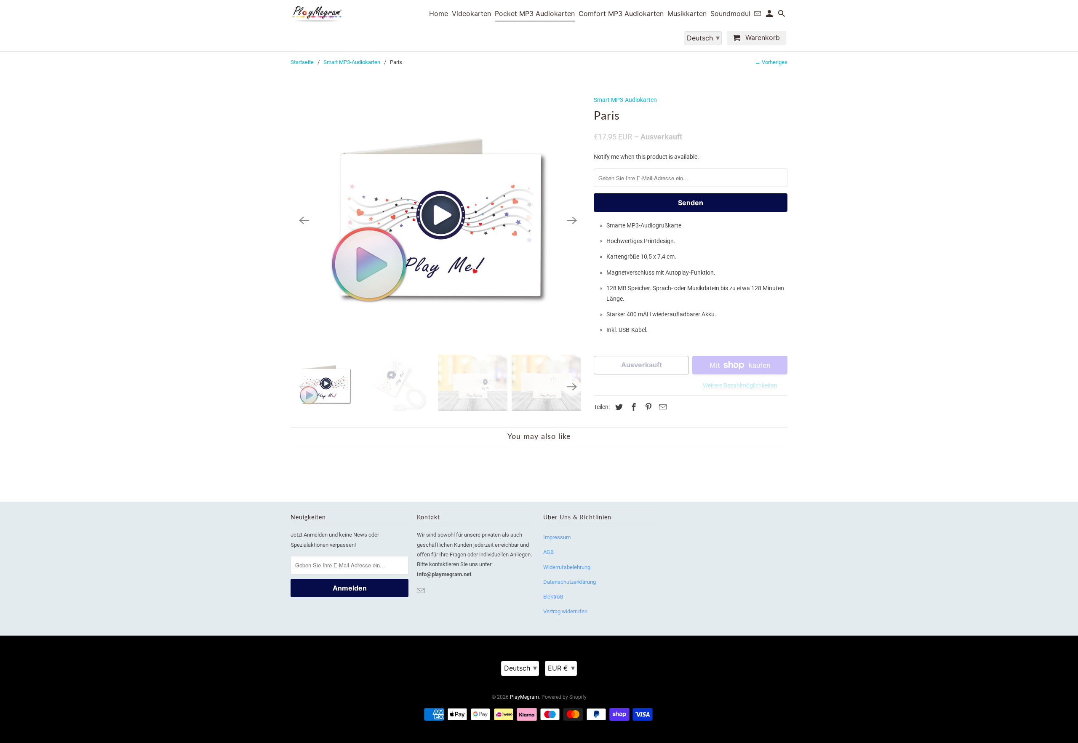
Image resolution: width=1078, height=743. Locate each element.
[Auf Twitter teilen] (617, 407)
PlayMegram (524, 697)
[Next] (572, 220)
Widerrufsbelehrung (566, 567)
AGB (548, 552)
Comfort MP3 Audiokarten (621, 14)
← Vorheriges (771, 62)
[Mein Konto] (770, 15)
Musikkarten (687, 14)
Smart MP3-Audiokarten (351, 62)
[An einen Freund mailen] (661, 407)
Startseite (302, 62)
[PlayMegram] (317, 14)
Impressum (557, 537)
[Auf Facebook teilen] (632, 407)
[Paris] (438, 221)
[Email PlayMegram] (421, 590)
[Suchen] (782, 15)
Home (438, 14)
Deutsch (520, 667)
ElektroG (553, 596)
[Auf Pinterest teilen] (647, 407)
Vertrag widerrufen (565, 611)
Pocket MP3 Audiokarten (535, 14)
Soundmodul (730, 14)
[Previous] (304, 220)
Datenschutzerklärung (569, 582)
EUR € (561, 667)
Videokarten (471, 14)
